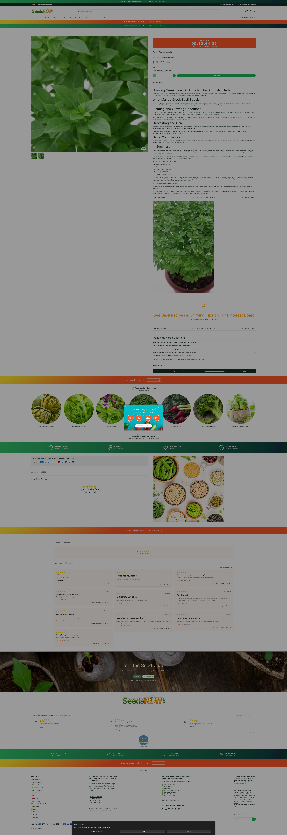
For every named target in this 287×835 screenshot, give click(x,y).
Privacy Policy (105, 827)
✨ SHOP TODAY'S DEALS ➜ (143, 425)
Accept (143, 831)
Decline (189, 831)
